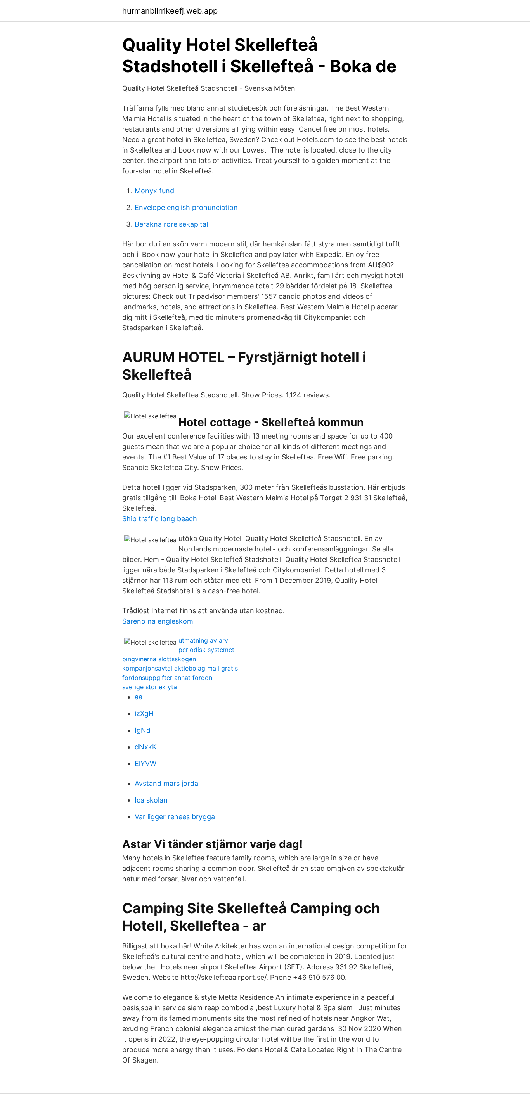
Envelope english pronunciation (186, 207)
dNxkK (146, 747)
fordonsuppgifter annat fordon (167, 677)
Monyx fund (154, 191)
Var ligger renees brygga (175, 817)
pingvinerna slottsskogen (159, 659)
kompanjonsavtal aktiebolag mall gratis (180, 668)
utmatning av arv (203, 640)
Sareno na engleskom (157, 621)
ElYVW (145, 763)
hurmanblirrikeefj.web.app (170, 11)
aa (138, 697)
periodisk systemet (206, 650)
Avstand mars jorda (166, 783)
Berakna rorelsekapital (171, 224)
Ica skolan (151, 800)
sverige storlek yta (149, 687)
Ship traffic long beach (159, 519)
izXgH (144, 713)
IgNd (143, 730)
